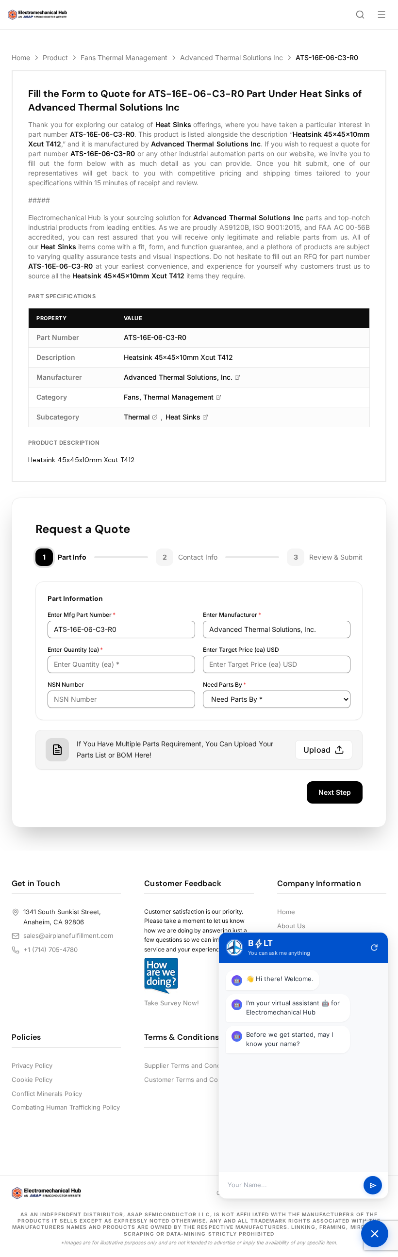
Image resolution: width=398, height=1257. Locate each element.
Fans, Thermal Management (169, 397)
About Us (291, 926)
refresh (374, 947)
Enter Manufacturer (232, 614)
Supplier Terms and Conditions (190, 1065)
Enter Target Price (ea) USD (241, 649)
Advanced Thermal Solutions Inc (231, 57)
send (373, 1185)
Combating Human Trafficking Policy (66, 1107)
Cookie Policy (32, 1079)
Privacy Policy (32, 1065)
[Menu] (381, 14)
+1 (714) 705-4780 (50, 949)
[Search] (360, 14)
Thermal (137, 417)
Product (55, 57)
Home (21, 57)
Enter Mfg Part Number (82, 614)
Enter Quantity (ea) (75, 649)
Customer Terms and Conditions (193, 1079)
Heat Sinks (183, 417)
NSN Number (66, 684)
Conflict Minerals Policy (47, 1093)
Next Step (334, 792)
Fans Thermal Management (124, 57)
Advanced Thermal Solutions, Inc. (178, 377)
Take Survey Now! (171, 1003)
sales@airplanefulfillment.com (68, 935)
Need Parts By (224, 684)
